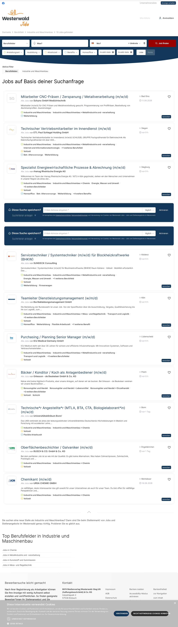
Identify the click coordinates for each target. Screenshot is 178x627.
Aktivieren (163, 210)
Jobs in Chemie (10, 551)
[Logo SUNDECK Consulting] (11, 257)
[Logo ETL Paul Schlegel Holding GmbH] (11, 129)
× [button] (175, 603)
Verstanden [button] (122, 613)
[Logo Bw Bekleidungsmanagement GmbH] (11, 300)
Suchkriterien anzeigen (22, 216)
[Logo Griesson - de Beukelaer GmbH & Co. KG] (11, 374)
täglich (147, 210)
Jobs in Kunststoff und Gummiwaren (19, 561)
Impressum (110, 590)
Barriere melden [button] (136, 590)
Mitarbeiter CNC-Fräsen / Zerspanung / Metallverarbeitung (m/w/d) (74, 97)
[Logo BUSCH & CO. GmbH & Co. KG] (11, 449)
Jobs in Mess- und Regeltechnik (17, 566)
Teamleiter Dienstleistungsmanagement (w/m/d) (59, 299)
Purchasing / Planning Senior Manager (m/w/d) (58, 338)
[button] (144, 43)
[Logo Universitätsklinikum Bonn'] (11, 409)
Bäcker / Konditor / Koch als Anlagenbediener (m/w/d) (64, 373)
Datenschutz (111, 598)
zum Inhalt (158, 598)
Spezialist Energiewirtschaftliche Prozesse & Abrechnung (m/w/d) (73, 167)
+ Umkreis (133, 43)
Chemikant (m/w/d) (36, 480)
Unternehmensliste (148, 3)
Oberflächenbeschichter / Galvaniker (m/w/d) (57, 448)
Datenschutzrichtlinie (63, 215)
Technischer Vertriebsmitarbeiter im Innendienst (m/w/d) (66, 129)
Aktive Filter (8, 67)
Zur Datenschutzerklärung (55, 614)
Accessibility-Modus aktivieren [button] (138, 595)
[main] (89, 301)
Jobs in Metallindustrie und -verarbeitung (21, 556)
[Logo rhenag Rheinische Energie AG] (11, 168)
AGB (107, 594)
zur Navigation (160, 594)
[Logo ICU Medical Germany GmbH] (11, 339)
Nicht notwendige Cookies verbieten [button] (151, 613)
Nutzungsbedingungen (79, 215)
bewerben (166, 117)
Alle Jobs (25, 100)
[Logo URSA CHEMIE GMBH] (11, 481)
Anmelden (168, 18)
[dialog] (89, 613)
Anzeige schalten (168, 3)
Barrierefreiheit (160, 590)
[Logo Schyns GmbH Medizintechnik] (11, 98)
